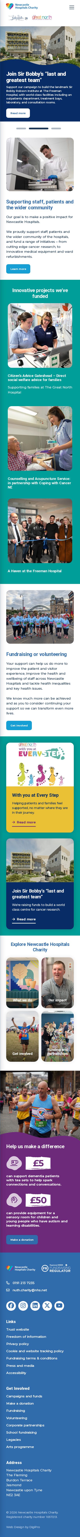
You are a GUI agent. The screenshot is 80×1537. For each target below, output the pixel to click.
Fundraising (15, 1411)
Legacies (13, 1440)
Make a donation (22, 1239)
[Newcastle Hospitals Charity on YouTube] (59, 1306)
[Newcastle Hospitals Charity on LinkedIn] (35, 1306)
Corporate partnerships (25, 1425)
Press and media (20, 1366)
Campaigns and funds (24, 1396)
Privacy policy (17, 1344)
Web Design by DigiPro (23, 1527)
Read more (18, 113)
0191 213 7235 (22, 1283)
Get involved (19, 725)
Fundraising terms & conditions (31, 1358)
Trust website (17, 1329)
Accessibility (16, 1373)
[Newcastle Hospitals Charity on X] (47, 1306)
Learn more (18, 268)
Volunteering (16, 1418)
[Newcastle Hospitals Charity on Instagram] (23, 1306)
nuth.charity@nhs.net (30, 1290)
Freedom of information (26, 1337)
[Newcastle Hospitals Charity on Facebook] (11, 1306)
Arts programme (20, 1447)
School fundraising (21, 1432)
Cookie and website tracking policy (34, 1351)
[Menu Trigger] (71, 7)
